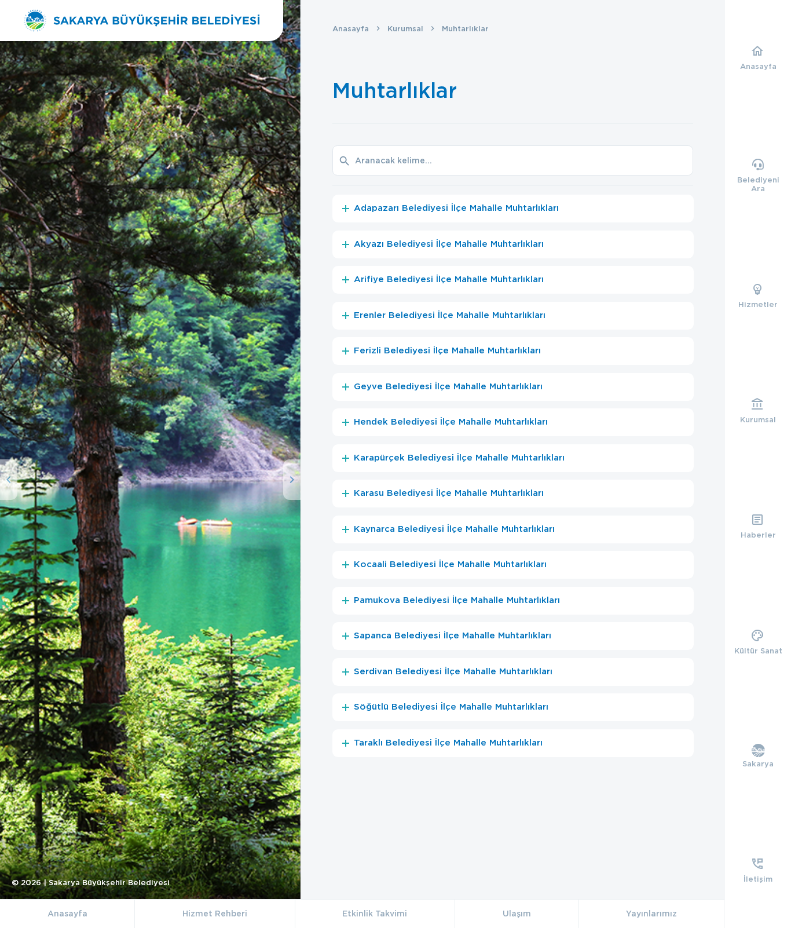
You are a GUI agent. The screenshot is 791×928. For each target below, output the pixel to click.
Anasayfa (350, 28)
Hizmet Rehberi (214, 913)
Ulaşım (517, 913)
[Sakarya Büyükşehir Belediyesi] (141, 20)
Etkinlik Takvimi (374, 913)
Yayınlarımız (651, 913)
